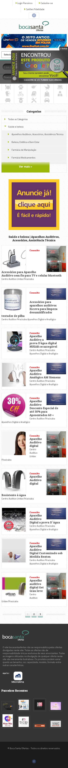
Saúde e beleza (15, 126)
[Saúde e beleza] (20, 100)
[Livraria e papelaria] (33, 93)
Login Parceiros (25, 3)
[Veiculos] (47, 100)
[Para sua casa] (7, 100)
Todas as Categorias (18, 119)
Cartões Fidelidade (35, 9)
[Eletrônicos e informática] (60, 87)
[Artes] (33, 87)
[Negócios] (60, 93)
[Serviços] (33, 100)
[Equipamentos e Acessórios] (7, 93)
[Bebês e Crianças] (47, 87)
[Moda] (47, 93)
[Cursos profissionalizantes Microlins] (13, 682)
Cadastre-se (47, 3)
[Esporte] (20, 93)
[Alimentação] (7, 87)
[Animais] (20, 87)
